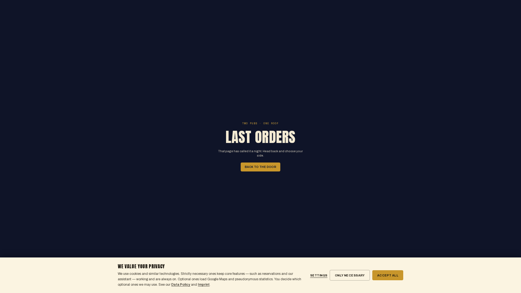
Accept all (387, 275)
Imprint (203, 284)
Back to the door (261, 166)
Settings (319, 275)
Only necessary (350, 275)
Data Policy (180, 284)
